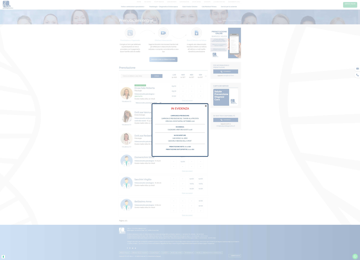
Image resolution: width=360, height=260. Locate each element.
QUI (189, 146)
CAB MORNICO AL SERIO (180, 138)
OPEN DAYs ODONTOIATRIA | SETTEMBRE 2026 (180, 121)
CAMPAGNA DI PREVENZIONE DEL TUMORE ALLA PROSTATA (180, 118)
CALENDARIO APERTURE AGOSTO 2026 (180, 129)
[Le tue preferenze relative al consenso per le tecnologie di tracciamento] (3, 256)
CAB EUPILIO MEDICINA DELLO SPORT (180, 141)
